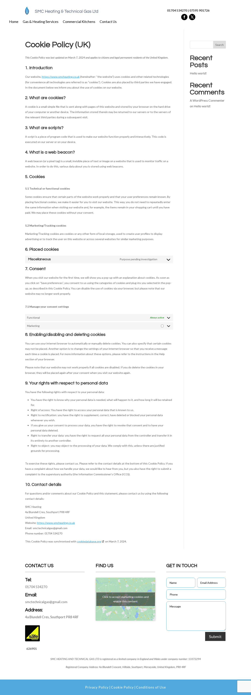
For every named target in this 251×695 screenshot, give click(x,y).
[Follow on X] (192, 17)
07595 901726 (199, 10)
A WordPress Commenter (207, 100)
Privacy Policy (97, 687)
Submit (215, 636)
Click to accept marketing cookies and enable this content (125, 599)
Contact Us (108, 22)
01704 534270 (177, 10)
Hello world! (198, 73)
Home (13, 22)
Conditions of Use (151, 687)
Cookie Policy (122, 687)
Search (219, 44)
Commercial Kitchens (79, 22)
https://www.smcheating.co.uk (61, 76)
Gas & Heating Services (40, 22)
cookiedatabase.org (89, 541)
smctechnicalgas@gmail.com (46, 602)
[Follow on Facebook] (184, 17)
